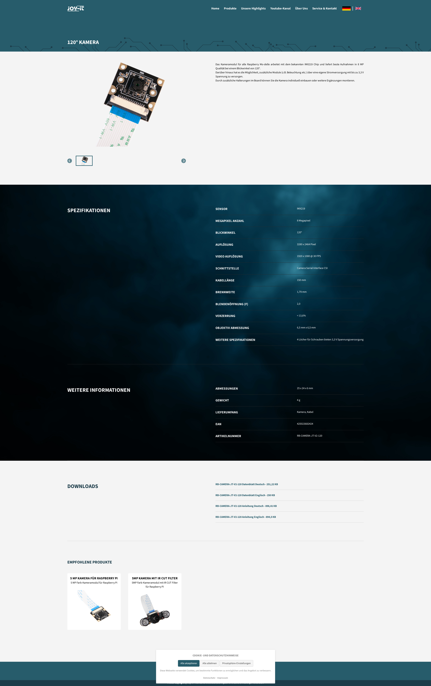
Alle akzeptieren (188, 663)
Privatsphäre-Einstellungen (236, 663)
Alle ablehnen (210, 663)
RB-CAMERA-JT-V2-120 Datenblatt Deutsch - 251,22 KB (247, 484)
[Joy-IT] (75, 8)
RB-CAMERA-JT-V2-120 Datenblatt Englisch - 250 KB (245, 495)
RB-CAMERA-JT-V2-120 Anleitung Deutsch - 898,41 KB (246, 506)
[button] (84, 161)
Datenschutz (209, 677)
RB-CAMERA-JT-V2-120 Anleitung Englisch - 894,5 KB (246, 517)
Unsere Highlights (253, 8)
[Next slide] (183, 161)
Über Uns (301, 8)
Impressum (222, 677)
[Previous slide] (69, 161)
